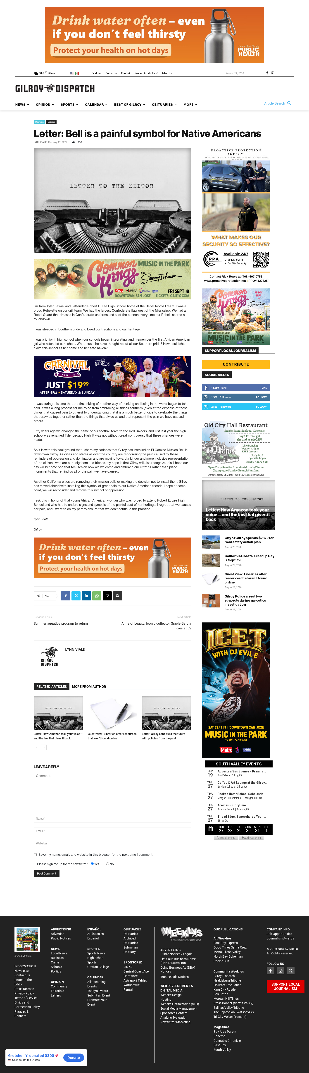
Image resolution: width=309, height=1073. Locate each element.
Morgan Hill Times (226, 998)
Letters (51, 121)
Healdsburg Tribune (227, 980)
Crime (55, 962)
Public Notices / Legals (176, 954)
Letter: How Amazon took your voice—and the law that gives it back (238, 514)
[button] (279, 103)
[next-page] (44, 747)
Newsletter (22, 971)
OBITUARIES (133, 929)
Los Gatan (221, 994)
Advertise (57, 934)
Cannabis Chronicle (227, 1040)
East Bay (220, 1045)
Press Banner (223, 1003)
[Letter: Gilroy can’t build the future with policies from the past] (166, 713)
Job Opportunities (279, 934)
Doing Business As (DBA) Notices (177, 969)
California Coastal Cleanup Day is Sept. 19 (249, 558)
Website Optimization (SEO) (179, 1004)
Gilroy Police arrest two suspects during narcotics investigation (245, 600)
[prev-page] (36, 747)
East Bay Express (226, 943)
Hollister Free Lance (227, 985)
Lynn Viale (40, 142)
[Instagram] (272, 73)
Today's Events (97, 991)
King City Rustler (225, 989)
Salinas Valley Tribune (229, 1007)
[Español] (77, 73)
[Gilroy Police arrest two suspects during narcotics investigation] (211, 600)
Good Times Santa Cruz (230, 947)
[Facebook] (267, 73)
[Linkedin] (86, 595)
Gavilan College (98, 967)
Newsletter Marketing (175, 1022)
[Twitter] (76, 595)
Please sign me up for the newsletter (62, 864)
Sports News (96, 953)
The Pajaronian (224, 1012)
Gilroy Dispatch (224, 976)
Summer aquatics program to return (61, 623)
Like (264, 387)
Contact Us (22, 975)
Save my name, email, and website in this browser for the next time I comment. (95, 855)
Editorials (57, 991)
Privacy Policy (24, 993)
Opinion (39, 121)
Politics (56, 971)
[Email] (107, 595)
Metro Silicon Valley (227, 952)
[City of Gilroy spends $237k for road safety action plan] (211, 542)
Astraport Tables (135, 980)
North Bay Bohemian (228, 956)
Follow (261, 397)
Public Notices (61, 938)
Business (57, 958)
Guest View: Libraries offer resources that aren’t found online (246, 578)
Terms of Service (25, 998)
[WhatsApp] (96, 595)
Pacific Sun (221, 961)
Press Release (24, 989)
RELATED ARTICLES (51, 687)
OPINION (57, 982)
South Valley (222, 1049)
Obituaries (131, 934)
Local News (59, 953)
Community (59, 986)
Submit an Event (98, 995)
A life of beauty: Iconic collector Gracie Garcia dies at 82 (156, 625)
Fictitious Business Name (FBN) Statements (178, 961)
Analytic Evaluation (173, 1017)
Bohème (219, 1036)
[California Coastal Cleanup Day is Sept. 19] (211, 560)
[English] (72, 73)
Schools (56, 967)
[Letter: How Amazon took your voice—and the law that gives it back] (58, 713)
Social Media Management (178, 1008)
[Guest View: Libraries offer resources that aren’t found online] (112, 713)
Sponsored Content (174, 1013)
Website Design (171, 995)
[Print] (117, 595)
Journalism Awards (280, 938)
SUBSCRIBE (22, 956)
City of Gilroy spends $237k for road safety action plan (249, 540)
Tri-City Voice (223, 1016)
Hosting (165, 999)
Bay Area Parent (225, 1031)
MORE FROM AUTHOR (89, 687)
